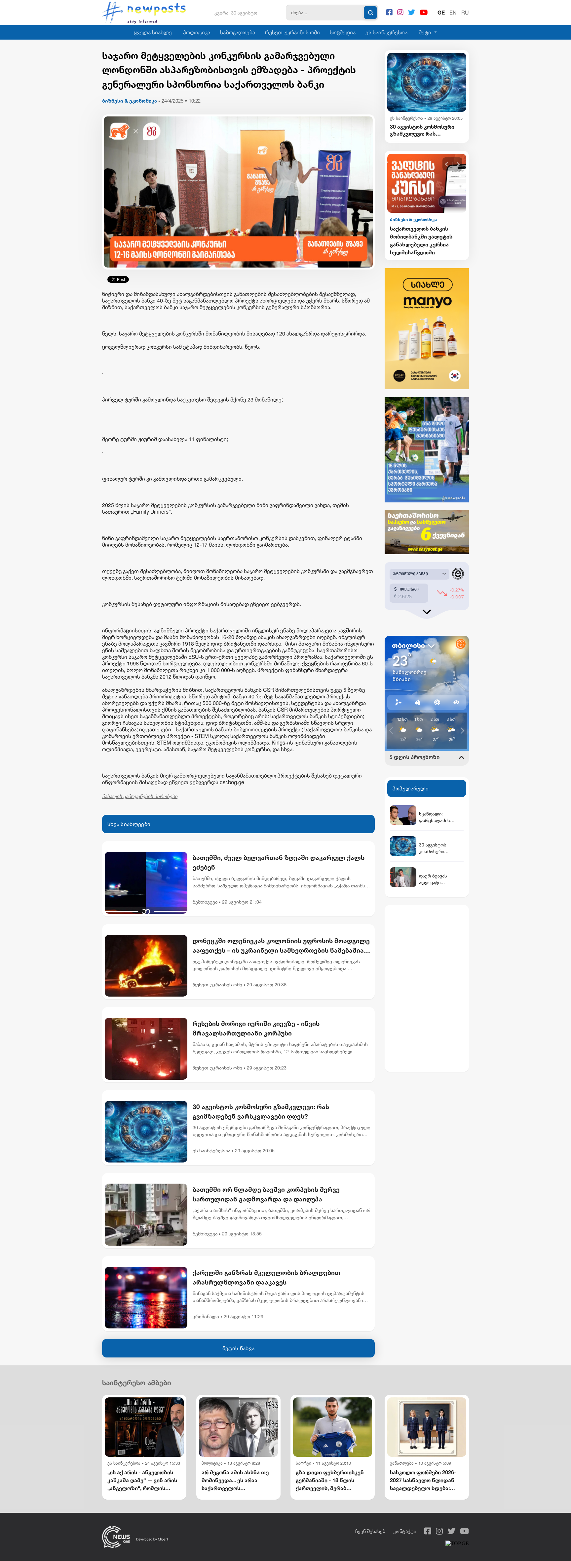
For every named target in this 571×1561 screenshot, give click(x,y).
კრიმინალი (206, 1316)
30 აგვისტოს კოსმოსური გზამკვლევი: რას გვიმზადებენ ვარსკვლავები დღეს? (261, 1111)
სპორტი (303, 1463)
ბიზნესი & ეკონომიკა (129, 101)
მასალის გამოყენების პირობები (139, 796)
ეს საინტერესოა (386, 32)
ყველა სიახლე (153, 32)
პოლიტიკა (196, 32)
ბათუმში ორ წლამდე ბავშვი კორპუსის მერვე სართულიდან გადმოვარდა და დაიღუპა (266, 1194)
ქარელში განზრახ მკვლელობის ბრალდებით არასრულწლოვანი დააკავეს (266, 1277)
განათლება (402, 1463)
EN (453, 12)
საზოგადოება (237, 32)
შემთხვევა (205, 902)
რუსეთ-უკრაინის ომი (292, 32)
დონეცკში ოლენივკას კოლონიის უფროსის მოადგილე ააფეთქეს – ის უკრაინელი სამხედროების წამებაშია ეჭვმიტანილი (281, 946)
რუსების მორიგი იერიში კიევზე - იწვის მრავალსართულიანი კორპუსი (256, 1028)
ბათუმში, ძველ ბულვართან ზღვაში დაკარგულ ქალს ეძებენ (278, 862)
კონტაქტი (404, 1531)
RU (465, 12)
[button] (446, 164)
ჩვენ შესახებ (370, 1531)
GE (441, 12)
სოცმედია (343, 32)
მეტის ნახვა (238, 1348)
